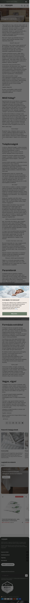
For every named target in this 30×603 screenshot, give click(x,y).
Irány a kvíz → (14, 313)
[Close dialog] (28, 287)
